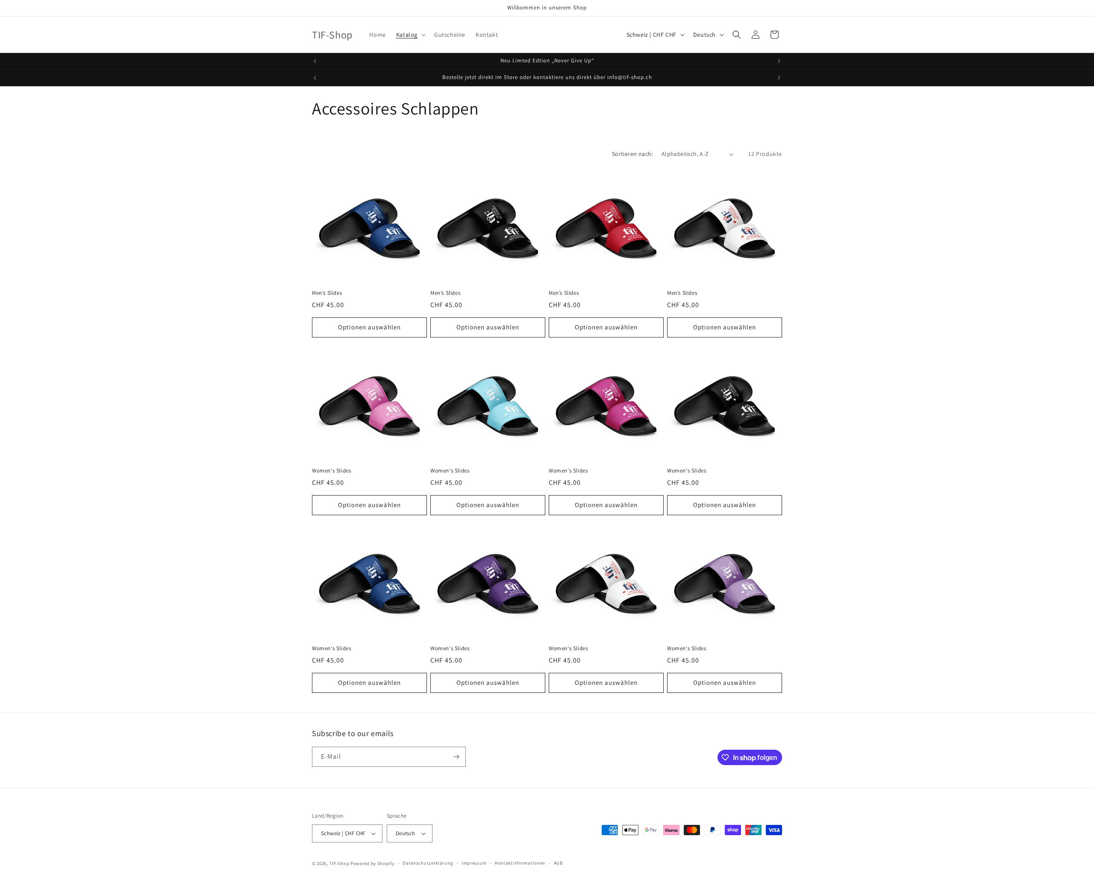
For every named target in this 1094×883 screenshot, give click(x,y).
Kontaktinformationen (520, 863)
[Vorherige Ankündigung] (315, 61)
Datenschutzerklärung (428, 863)
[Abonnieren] (456, 757)
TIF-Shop (339, 863)
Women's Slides (331, 470)
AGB (558, 863)
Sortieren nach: (632, 154)
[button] (410, 35)
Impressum (474, 863)
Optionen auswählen (369, 327)
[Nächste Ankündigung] (779, 61)
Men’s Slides (327, 293)
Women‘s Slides (686, 648)
